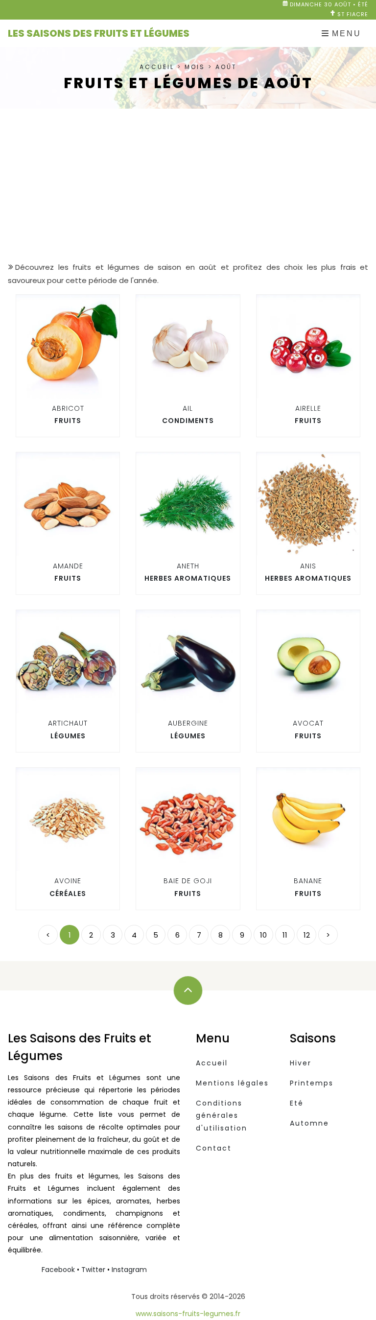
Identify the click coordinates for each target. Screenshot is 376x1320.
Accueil (157, 67)
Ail (188, 408)
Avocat (308, 723)
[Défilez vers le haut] (188, 990)
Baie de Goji (188, 881)
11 (284, 935)
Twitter (93, 1269)
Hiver (300, 1063)
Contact (214, 1148)
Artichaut (68, 723)
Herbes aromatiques (187, 578)
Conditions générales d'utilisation (221, 1115)
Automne (309, 1123)
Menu (346, 33)
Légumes (68, 736)
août (226, 67)
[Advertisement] (188, 184)
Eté (297, 1103)
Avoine (67, 881)
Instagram (129, 1269)
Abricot (68, 408)
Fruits (67, 420)
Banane (308, 881)
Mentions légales (232, 1083)
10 (263, 935)
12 (307, 935)
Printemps (311, 1083)
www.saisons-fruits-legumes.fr (188, 1314)
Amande (68, 566)
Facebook (58, 1269)
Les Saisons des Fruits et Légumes (98, 33)
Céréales (67, 893)
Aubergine (188, 723)
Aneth (188, 566)
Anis (308, 566)
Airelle (308, 408)
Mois (195, 67)
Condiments (188, 420)
